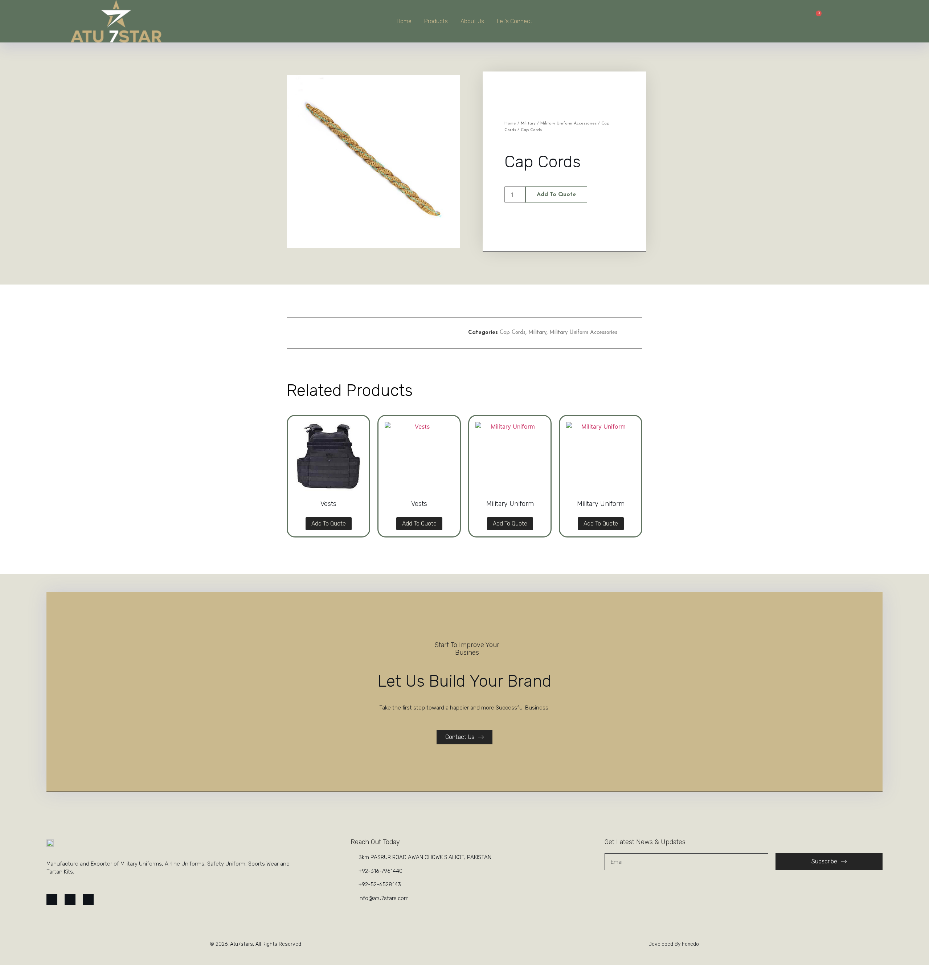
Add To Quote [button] (328, 523)
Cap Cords (512, 332)
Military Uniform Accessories (568, 123)
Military (528, 123)
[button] (361, 333)
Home (404, 21)
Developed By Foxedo (673, 944)
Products (436, 21)
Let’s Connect (514, 21)
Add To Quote (556, 194)
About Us (472, 21)
